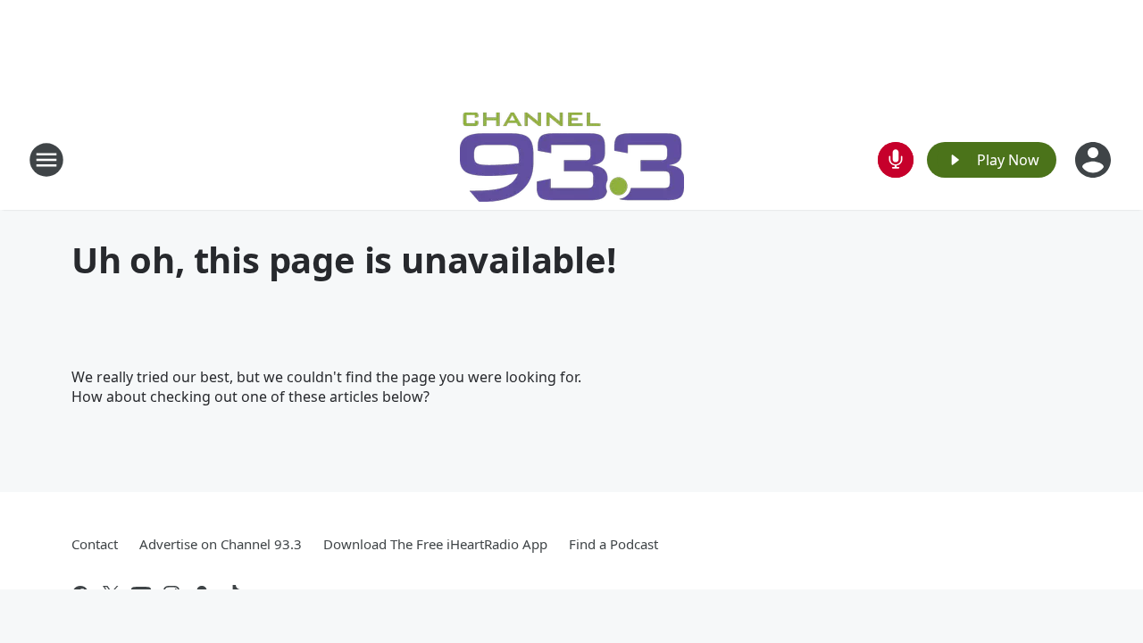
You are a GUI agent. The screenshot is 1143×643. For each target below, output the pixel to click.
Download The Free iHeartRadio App (435, 544)
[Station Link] (572, 159)
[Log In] (1094, 160)
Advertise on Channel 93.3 (220, 544)
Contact (94, 544)
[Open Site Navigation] (46, 160)
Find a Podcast (613, 544)
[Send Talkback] (896, 160)
